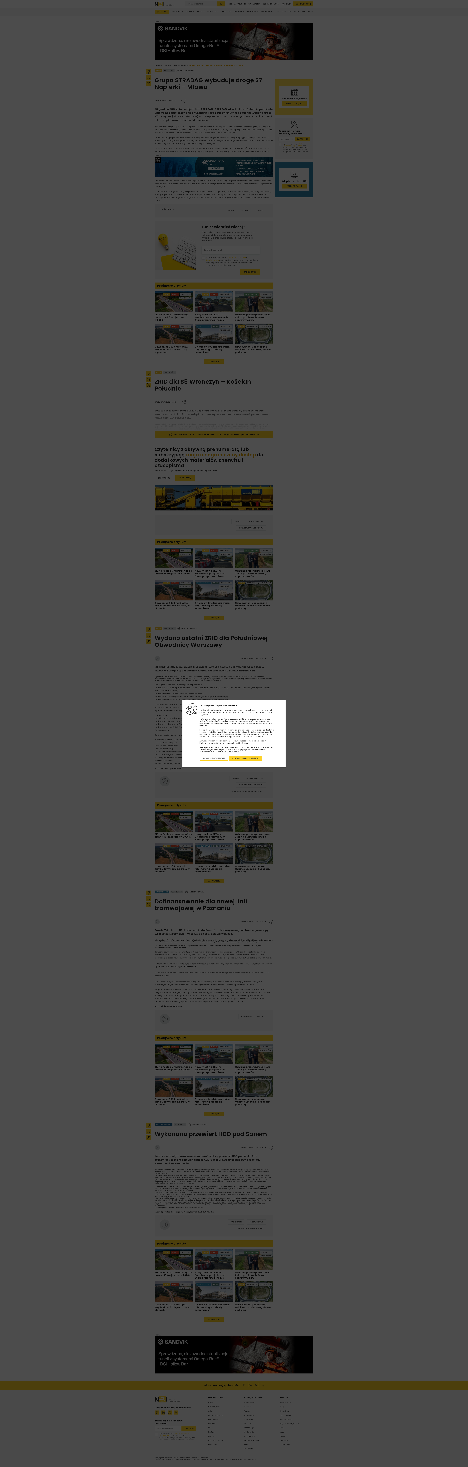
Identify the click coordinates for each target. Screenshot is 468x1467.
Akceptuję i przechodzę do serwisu (245, 758)
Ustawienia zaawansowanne (214, 758)
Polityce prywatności (228, 752)
